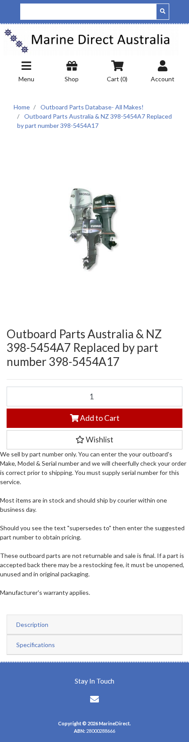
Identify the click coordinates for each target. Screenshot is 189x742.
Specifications (35, 644)
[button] (94, 439)
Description (32, 624)
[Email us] (94, 699)
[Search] (162, 12)
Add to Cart (99, 418)
